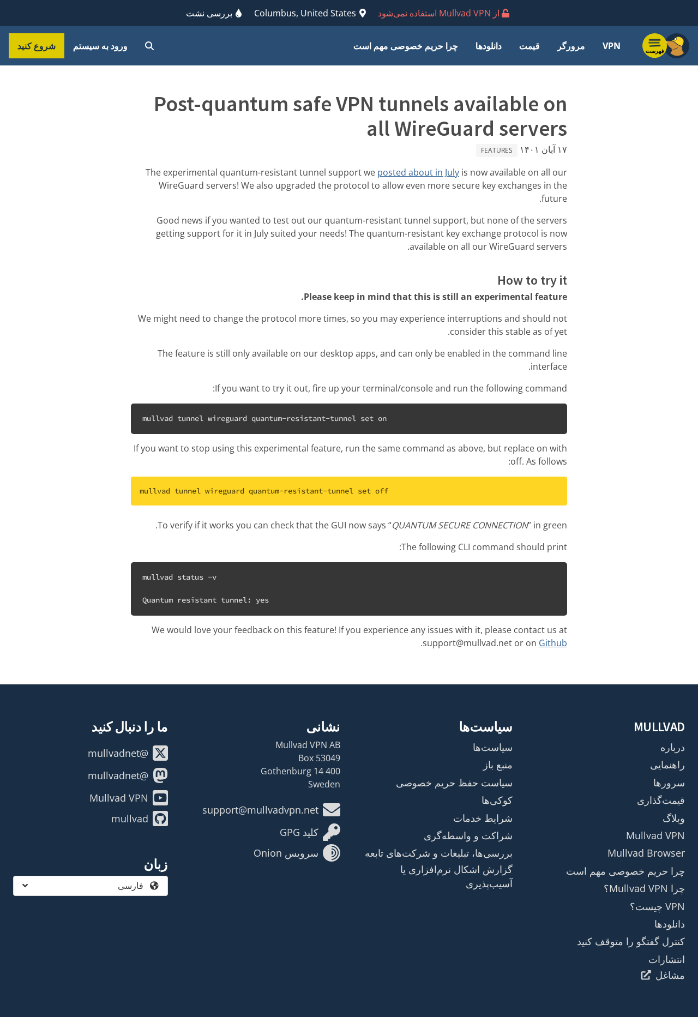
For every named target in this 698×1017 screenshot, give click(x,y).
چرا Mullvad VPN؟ (644, 888)
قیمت (529, 46)
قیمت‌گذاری (661, 800)
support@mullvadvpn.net (260, 809)
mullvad (129, 818)
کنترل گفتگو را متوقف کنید (631, 941)
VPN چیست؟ (657, 906)
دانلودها (489, 46)
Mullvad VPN (655, 835)
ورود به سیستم (100, 46)
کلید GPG (299, 832)
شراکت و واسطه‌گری (468, 835)
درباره (672, 747)
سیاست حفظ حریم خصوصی (454, 782)
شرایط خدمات (483, 818)
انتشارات (666, 959)
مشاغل (670, 975)
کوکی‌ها (497, 800)
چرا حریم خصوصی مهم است (405, 46)
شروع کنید (36, 46)
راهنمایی (667, 764)
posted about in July (418, 172)
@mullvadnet (118, 753)
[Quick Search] (149, 45)
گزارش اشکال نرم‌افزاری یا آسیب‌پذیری (456, 876)
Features (497, 150)
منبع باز (498, 764)
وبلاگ (674, 818)
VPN (612, 46)
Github (553, 643)
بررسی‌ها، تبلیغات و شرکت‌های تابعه (439, 852)
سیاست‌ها (493, 747)
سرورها (669, 782)
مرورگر (571, 46)
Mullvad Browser (646, 852)
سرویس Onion (286, 852)
